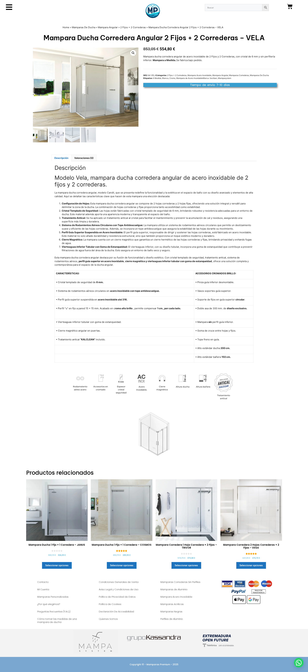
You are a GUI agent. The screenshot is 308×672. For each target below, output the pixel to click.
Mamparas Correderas (239, 75)
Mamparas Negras (171, 611)
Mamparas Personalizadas (52, 596)
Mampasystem (224, 78)
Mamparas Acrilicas (172, 604)
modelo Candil (106, 192)
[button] (133, 53)
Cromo (172, 78)
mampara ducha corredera (75, 257)
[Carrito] (290, 6)
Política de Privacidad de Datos (117, 596)
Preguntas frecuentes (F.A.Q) (53, 611)
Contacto (43, 582)
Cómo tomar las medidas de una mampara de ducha (57, 620)
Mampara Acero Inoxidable (199, 75)
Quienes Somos (108, 619)
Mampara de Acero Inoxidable (189, 78)
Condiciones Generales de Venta (118, 582)
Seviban (213, 78)
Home (66, 27)
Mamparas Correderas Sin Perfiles (180, 582)
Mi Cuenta (43, 589)
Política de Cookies (110, 604)
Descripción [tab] (61, 158)
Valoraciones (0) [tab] (84, 158)
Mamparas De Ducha (83, 27)
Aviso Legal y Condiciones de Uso (118, 589)
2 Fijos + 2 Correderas (133, 27)
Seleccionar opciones (56, 565)
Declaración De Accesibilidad (116, 611)
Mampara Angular (108, 27)
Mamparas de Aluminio (174, 589)
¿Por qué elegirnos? (48, 604)
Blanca (165, 78)
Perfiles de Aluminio (171, 619)
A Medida (157, 78)
